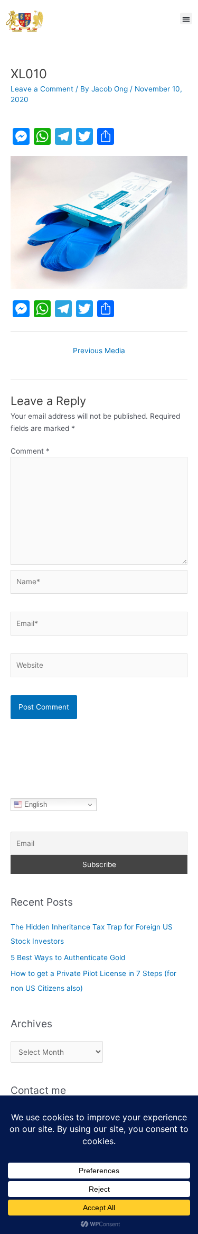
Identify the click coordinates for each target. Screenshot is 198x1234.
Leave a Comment (42, 89)
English (34, 804)
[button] (186, 19)
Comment (30, 451)
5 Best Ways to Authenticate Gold (68, 957)
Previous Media (99, 350)
